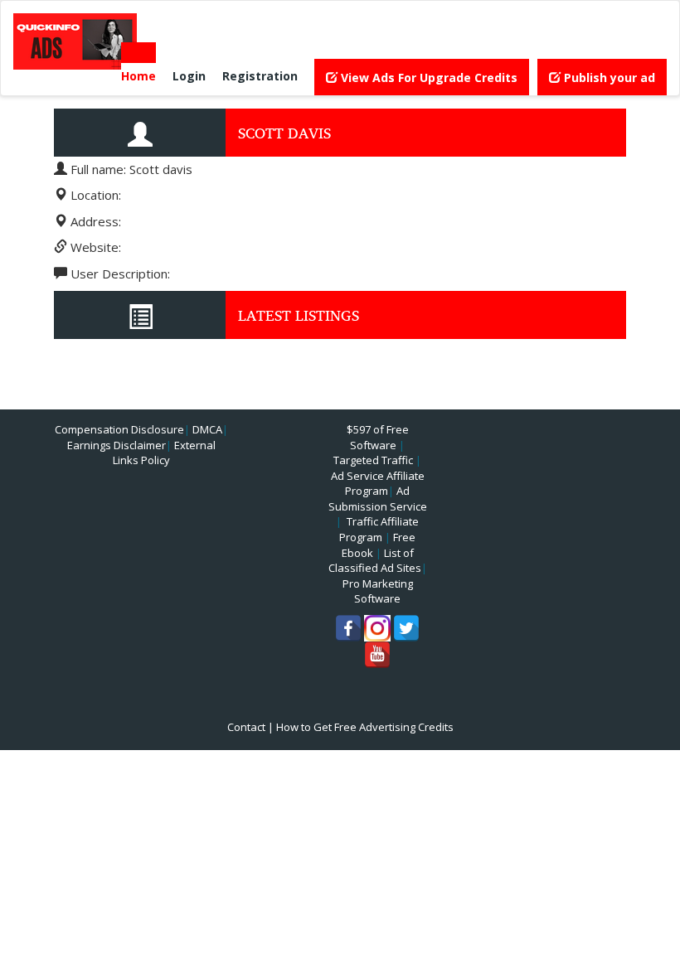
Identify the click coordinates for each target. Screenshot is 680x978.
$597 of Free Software (378, 437)
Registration (260, 76)
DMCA (207, 429)
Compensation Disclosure (119, 429)
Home (138, 76)
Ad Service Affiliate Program (378, 483)
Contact (246, 726)
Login (189, 76)
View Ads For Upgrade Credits (427, 77)
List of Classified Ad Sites (374, 560)
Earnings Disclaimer (116, 445)
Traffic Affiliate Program (379, 529)
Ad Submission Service (377, 498)
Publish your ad (608, 77)
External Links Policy (164, 453)
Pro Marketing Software (377, 591)
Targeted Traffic (373, 460)
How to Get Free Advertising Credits (365, 726)
